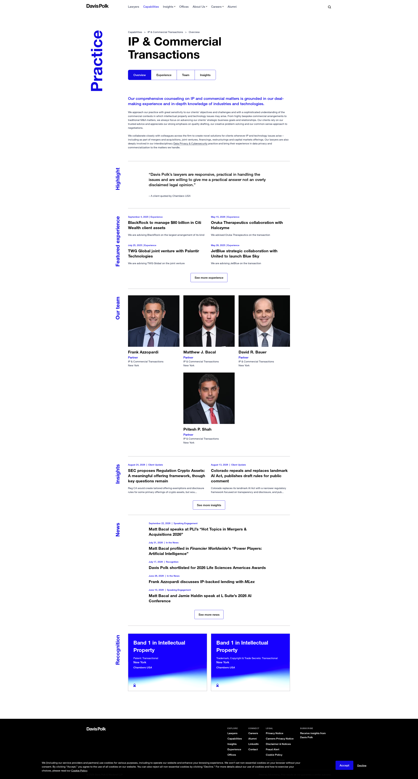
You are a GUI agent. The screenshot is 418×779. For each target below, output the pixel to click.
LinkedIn (253, 744)
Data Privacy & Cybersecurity (190, 143)
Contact (253, 749)
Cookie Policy (274, 754)
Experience (163, 75)
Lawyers (133, 6)
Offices (184, 6)
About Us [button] (199, 6)
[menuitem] (133, 7)
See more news (209, 614)
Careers (253, 733)
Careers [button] (216, 6)
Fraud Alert (272, 749)
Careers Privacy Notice (280, 738)
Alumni (232, 6)
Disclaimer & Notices (278, 744)
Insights (205, 75)
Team (185, 75)
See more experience (209, 277)
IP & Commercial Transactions (145, 358)
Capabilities (151, 6)
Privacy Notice (274, 733)
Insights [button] (168, 6)
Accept (344, 765)
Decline (361, 765)
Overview (139, 75)
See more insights (209, 505)
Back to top (314, 705)
